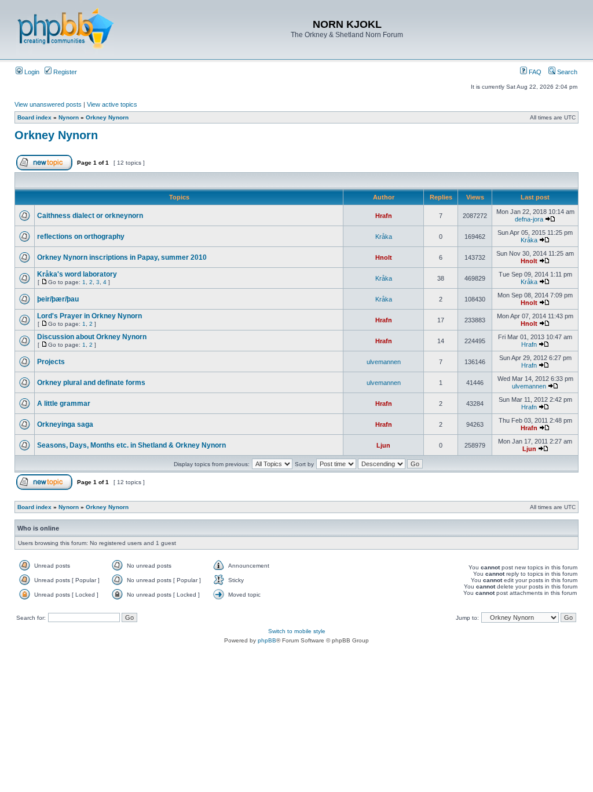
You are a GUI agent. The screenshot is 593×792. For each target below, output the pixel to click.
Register (64, 71)
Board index (34, 117)
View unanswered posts (48, 104)
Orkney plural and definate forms (91, 383)
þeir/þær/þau (58, 299)
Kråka (383, 236)
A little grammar (63, 403)
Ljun (383, 445)
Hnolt (383, 257)
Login (31, 71)
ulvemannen (384, 361)
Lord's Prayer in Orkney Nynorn (89, 316)
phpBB (267, 640)
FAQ (534, 71)
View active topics (112, 104)
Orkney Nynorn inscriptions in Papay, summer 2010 (122, 257)
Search (566, 71)
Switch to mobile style (296, 631)
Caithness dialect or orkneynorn (90, 216)
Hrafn (383, 215)
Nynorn (68, 117)
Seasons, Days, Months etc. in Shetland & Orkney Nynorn (131, 445)
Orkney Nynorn (107, 117)
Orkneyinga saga (65, 424)
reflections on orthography (81, 236)
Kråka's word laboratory (77, 274)
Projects (51, 362)
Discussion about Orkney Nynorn (92, 337)
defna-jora (529, 219)
